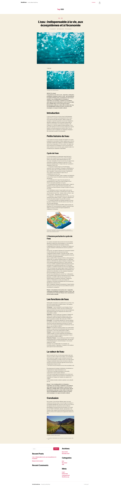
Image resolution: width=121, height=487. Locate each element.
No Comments (68, 28)
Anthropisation (55, 438)
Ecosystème (65, 438)
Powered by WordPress (45, 484)
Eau (58, 438)
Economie (61, 438)
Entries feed (65, 473)
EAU (59, 18)
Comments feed (66, 475)
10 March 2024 (61, 28)
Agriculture (50, 438)
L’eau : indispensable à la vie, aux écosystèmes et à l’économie (60, 23)
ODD (62, 18)
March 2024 (65, 452)
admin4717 (54, 28)
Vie (48, 439)
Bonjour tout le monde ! (37, 461)
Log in (63, 472)
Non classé (64, 462)
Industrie (69, 438)
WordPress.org (65, 477)
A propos (93, 2)
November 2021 (65, 453)
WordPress (24, 2)
